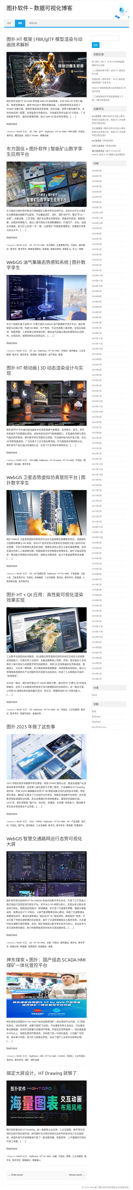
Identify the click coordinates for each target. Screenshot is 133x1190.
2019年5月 (97, 553)
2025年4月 (97, 254)
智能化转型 (55, 249)
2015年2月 (97, 616)
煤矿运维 (35, 1060)
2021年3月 (97, 511)
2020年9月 (97, 542)
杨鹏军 (95, 146)
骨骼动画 (44, 135)
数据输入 (36, 1160)
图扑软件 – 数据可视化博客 (39, 8)
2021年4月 (97, 506)
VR (68, 821)
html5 (19, 131)
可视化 (81, 131)
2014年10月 (97, 637)
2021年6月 (97, 495)
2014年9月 (97, 642)
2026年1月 (97, 207)
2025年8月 (97, 233)
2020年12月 (97, 527)
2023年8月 (97, 359)
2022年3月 (97, 448)
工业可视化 (79, 1056)
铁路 (50, 946)
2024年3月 (97, 322)
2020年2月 (97, 548)
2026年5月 (97, 186)
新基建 (45, 249)
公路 (49, 942)
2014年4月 (97, 668)
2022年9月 (97, 417)
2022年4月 (97, 443)
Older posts (15, 1175)
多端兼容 (39, 577)
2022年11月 (97, 406)
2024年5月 (97, 312)
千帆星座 (75, 573)
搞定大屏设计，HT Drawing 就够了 (41, 1073)
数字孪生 (22, 249)
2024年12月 (97, 275)
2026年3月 (97, 197)
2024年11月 (97, 280)
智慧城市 (42, 354)
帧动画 (17, 464)
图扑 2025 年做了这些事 (30, 726)
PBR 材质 (72, 131)
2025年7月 (97, 239)
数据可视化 (25, 713)
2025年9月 (97, 228)
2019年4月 (97, 558)
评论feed (96, 722)
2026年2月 (97, 202)
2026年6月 (97, 181)
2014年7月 (97, 652)
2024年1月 (97, 333)
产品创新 (75, 821)
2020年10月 (97, 537)
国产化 (21, 825)
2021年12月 (97, 464)
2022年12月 (97, 401)
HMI (41, 1056)
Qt (58, 709)
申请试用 (33, 23)
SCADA (61, 1056)
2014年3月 (97, 673)
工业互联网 (50, 577)
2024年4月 (97, 317)
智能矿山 (67, 249)
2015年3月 (97, 611)
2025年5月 (97, 249)
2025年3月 (97, 260)
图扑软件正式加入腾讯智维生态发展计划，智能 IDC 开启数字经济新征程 (109, 119)
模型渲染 (19, 135)
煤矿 (27, 1060)
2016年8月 (97, 595)
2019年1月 (97, 569)
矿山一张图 (78, 249)
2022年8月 (97, 422)
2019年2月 (97, 563)
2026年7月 (97, 176)
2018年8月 (97, 574)
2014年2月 (97, 679)
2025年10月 (97, 223)
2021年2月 (97, 516)
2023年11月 (97, 343)
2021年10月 (97, 474)
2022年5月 (97, 438)
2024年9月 (97, 291)
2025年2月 (97, 265)
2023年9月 (97, 354)
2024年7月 (97, 301)
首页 (9, 23)
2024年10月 (97, 286)
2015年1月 (97, 621)
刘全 (94, 128)
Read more (11, 123)
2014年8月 (97, 647)
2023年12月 (97, 338)
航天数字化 (24, 581)
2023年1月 (97, 396)
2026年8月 (97, 170)
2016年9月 (97, 590)
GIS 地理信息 (40, 573)
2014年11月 (97, 631)
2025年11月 (97, 218)
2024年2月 (97, 328)
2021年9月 (97, 480)
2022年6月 (97, 432)
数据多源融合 (34, 249)
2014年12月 (97, 626)
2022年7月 (97, 427)
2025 (31, 821)
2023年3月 (97, 385)
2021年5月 (97, 501)
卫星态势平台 (18, 577)
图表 (68, 1156)
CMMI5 (39, 821)
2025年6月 (97, 244)
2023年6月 (97, 370)
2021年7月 (97, 490)
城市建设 (73, 350)
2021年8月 (97, 485)
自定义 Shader (31, 135)
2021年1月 (97, 521)
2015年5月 (97, 605)
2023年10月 (97, 349)
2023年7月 (97, 364)
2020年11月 (97, 532)
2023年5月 (97, 375)
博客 (20, 23)
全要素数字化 (62, 245)
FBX (35, 131)
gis (35, 350)
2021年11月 (97, 469)
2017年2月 (97, 584)
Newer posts (77, 1175)
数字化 (10, 135)
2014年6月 (97, 658)
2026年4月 (97, 192)
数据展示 (26, 1160)
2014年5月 (97, 663)
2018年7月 (97, 579)
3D (30, 131)
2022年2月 (97, 453)
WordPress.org (99, 727)
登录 (94, 711)
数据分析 (14, 946)
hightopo (49, 131)
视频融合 (42, 946)
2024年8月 (97, 296)
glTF (41, 131)
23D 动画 (33, 460)
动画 (55, 1156)
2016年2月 (97, 600)
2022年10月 (97, 411)
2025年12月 (97, 212)
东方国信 (50, 245)
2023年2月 (97, 391)
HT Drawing (55, 460)
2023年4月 (97, 380)
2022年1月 (97, 459)
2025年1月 (97, 270)
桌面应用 (36, 713)
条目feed (96, 716)
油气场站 (52, 354)
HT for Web (60, 131)
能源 (60, 354)
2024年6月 (97, 307)
